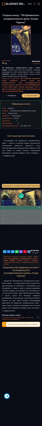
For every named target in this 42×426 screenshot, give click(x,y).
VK (29, 251)
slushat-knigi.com (16, 4)
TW (13, 251)
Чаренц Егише (12, 113)
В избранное (12, 95)
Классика (5, 74)
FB (8, 251)
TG (5, 251)
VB (21, 251)
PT (25, 251)
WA (17, 251)
